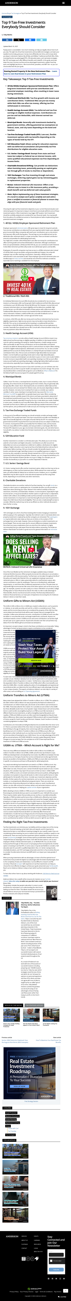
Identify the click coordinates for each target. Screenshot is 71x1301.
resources (37, 1244)
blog (8, 13)
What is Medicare (49, 371)
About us (24, 1240)
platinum (24, 1244)
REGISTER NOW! (36, 660)
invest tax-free (18, 259)
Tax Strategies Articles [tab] (34, 1005)
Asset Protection (11, 1113)
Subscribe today (14, 881)
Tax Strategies (15, 13)
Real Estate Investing (12, 1123)
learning (37, 1240)
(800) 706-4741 (38, 1251)
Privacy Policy (14, 1292)
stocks (53, 485)
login (36, 1248)
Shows (8, 1126)
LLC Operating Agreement (31, 691)
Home (4, 13)
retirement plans (22, 228)
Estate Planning (11, 1119)
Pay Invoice (57, 1292)
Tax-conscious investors (10, 338)
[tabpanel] (31, 1020)
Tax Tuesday (12, 1131)
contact (24, 1248)
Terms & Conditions (46, 1292)
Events (36, 1236)
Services (24, 1236)
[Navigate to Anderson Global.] (35, 1289)
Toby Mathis (8, 35)
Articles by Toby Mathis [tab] (13, 1005)
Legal (36, 1292)
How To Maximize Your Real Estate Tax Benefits (48, 1041)
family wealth (54, 866)
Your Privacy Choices (27, 1292)
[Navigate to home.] (11, 3)
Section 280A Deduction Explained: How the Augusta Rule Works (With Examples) (15, 1041)
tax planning (12, 837)
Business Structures (12, 1116)
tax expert (19, 864)
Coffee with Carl (13, 1128)
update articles (31, 787)
